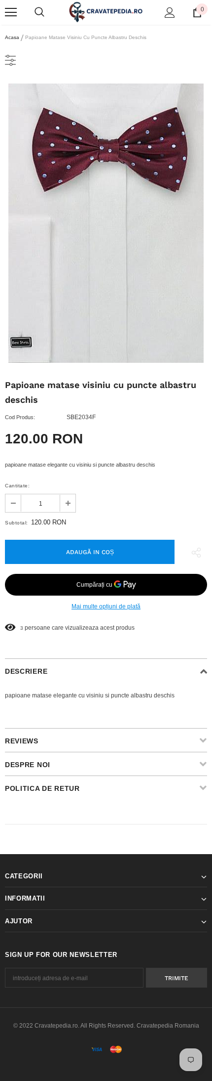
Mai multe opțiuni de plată (106, 606)
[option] (106, 223)
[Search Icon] (39, 12)
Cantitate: (17, 485)
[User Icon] (170, 12)
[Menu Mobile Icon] (11, 12)
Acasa (12, 37)
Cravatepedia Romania (168, 1025)
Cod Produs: (20, 417)
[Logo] (106, 11)
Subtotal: (16, 522)
